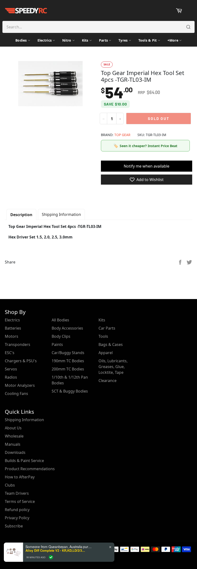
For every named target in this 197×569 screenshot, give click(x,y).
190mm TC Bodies (68, 360)
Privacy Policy (17, 517)
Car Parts (106, 328)
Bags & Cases (110, 344)
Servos (11, 369)
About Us (13, 428)
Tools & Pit (147, 40)
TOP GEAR (122, 134)
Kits (85, 40)
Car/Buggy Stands (68, 352)
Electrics (44, 40)
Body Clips (61, 336)
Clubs (10, 485)
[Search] (188, 27)
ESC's (9, 352)
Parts (103, 40)
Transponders (17, 344)
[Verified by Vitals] (51, 557)
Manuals (12, 444)
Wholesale (14, 436)
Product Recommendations (30, 468)
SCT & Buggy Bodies (70, 391)
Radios (11, 377)
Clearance (107, 380)
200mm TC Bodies (68, 369)
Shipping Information (61, 214)
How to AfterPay (20, 477)
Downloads (15, 452)
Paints (57, 344)
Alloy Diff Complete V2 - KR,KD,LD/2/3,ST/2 (55, 550)
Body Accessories (67, 328)
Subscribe (14, 526)
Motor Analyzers (20, 385)
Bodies (21, 40)
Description (21, 214)
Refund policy (17, 509)
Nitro (66, 40)
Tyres (123, 40)
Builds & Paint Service (24, 460)
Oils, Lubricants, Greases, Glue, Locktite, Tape (113, 366)
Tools (103, 336)
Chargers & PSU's (21, 360)
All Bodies (60, 320)
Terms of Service (20, 501)
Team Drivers (17, 493)
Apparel (105, 352)
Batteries (13, 328)
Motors (11, 336)
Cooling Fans (16, 393)
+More (172, 40)
